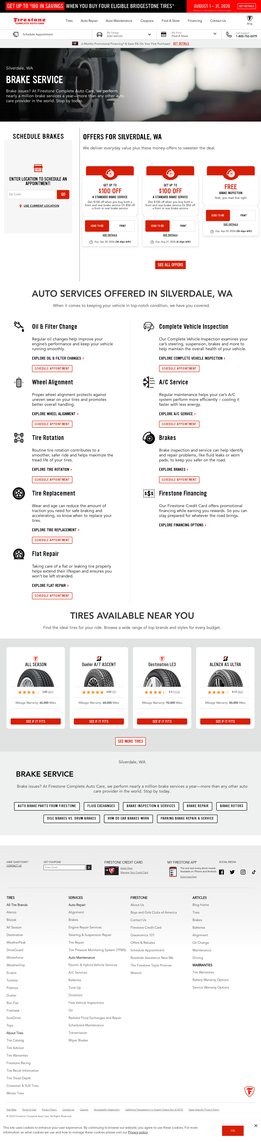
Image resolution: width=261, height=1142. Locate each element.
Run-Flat (12, 1003)
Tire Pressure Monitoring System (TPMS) (97, 950)
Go (63, 194)
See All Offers (170, 265)
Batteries (75, 980)
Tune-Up (75, 988)
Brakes (73, 920)
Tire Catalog (15, 1040)
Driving (197, 958)
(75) (114, 692)
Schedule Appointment (147, 950)
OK (233, 1130)
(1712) (176, 692)
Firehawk (13, 1010)
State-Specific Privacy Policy (204, 1110)
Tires (195, 912)
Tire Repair (76, 942)
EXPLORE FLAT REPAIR (49, 585)
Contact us (14, 866)
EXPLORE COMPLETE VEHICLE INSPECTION (190, 358)
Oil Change (200, 943)
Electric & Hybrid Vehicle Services (93, 965)
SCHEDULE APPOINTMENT (52, 368)
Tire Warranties (17, 1055)
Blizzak (11, 920)
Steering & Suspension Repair (90, 935)
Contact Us (138, 920)
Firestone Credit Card (145, 927)
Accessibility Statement (106, 1110)
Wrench (136, 973)
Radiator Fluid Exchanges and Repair (95, 1018)
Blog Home (200, 905)
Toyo (10, 1025)
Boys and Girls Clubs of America (153, 912)
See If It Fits (35, 721)
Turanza (12, 980)
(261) (50, 692)
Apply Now (127, 868)
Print (122, 226)
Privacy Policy (49, 1110)
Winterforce (15, 958)
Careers (84, 1110)
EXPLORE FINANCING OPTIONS (181, 525)
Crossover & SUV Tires (23, 1086)
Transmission (78, 1033)
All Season (14, 927)
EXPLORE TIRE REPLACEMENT (54, 529)
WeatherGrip (16, 965)
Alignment (76, 912)
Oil (71, 1010)
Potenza (12, 988)
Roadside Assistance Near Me (151, 958)
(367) (240, 692)
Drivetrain (76, 995)
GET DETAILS (181, 43)
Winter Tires (15, 1093)
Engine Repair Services (85, 927)
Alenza (11, 912)
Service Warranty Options (210, 987)
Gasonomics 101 (142, 935)
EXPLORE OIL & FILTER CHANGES (56, 358)
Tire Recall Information (23, 1071)
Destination (15, 935)
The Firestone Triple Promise (151, 965)
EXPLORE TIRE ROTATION (50, 469)
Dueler (11, 995)
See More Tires (130, 741)
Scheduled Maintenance (86, 1025)
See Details (110, 235)
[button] (69, 21)
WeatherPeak (16, 942)
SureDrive (14, 1018)
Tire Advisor (15, 1048)
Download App (188, 877)
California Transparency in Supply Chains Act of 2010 (154, 1110)
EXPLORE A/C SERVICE (176, 413)
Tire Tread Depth (19, 1078)
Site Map (11, 1110)
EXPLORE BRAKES (172, 469)
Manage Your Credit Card (134, 872)
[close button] (256, 1126)
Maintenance (201, 950)
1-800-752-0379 (246, 36)
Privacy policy (138, 1132)
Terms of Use (29, 1110)
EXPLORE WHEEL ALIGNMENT (54, 413)
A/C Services (78, 972)
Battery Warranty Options (210, 980)
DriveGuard (15, 950)
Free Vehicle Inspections (86, 1003)
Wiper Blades (78, 1040)
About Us (137, 905)
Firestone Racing (19, 1063)
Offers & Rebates (142, 943)
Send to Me (97, 226)
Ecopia (11, 973)
